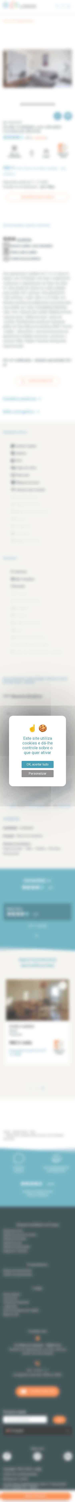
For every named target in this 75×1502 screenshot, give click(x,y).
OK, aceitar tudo (38, 764)
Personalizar (37, 773)
